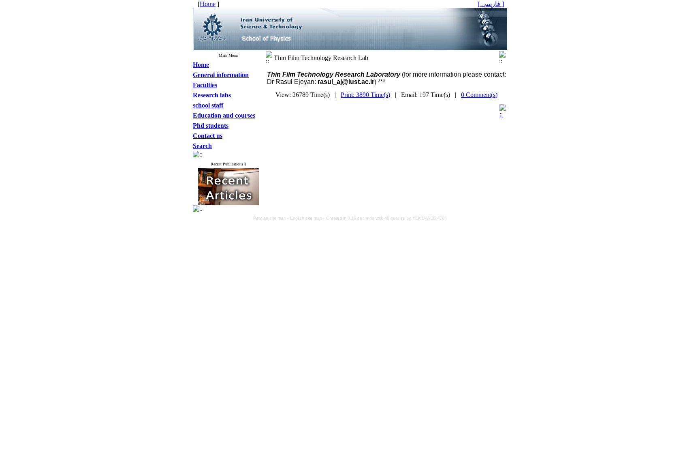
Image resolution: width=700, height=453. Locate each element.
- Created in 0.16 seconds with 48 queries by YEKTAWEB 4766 (385, 218)
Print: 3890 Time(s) (365, 94)
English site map (306, 218)
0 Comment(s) (479, 94)
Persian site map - (271, 218)
